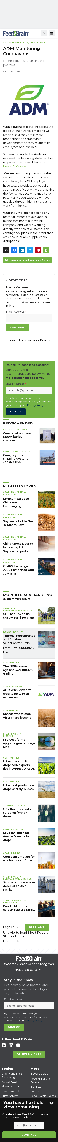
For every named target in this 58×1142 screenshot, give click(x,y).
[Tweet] (30, 250)
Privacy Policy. (35, 405)
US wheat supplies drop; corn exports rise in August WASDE (19, 765)
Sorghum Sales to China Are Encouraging (16, 502)
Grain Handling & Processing (24, 42)
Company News (12, 686)
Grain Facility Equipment (12, 735)
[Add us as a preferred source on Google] (46, 250)
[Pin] (38, 250)
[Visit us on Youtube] (18, 1045)
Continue (29, 1134)
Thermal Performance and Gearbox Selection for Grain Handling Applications (19, 639)
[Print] (6, 250)
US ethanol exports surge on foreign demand (17, 812)
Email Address (16, 312)
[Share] (14, 250)
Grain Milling (12, 853)
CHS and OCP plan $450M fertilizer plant (18, 615)
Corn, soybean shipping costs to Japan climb (15, 458)
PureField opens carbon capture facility (19, 907)
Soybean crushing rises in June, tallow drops (17, 836)
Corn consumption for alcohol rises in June (19, 858)
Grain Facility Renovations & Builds (17, 609)
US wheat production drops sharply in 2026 (18, 787)
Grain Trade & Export (17, 451)
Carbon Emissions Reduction (15, 901)
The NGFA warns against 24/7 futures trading (18, 670)
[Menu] (52, 33)
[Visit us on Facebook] (4, 1045)
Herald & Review (14, 166)
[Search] (44, 33)
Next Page (37, 927)
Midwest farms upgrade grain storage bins (19, 743)
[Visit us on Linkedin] (11, 1045)
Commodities (11, 662)
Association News (15, 429)
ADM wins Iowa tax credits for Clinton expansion (17, 693)
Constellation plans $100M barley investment (17, 437)
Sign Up (15, 411)
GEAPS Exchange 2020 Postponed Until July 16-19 (19, 569)
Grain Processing (14, 829)
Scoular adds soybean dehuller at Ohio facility (19, 886)
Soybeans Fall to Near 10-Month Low (19, 523)
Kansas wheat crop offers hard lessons (17, 715)
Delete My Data (29, 1054)
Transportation (14, 805)
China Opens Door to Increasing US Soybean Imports (18, 547)
